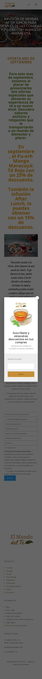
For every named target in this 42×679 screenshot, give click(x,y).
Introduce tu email (14, 359)
